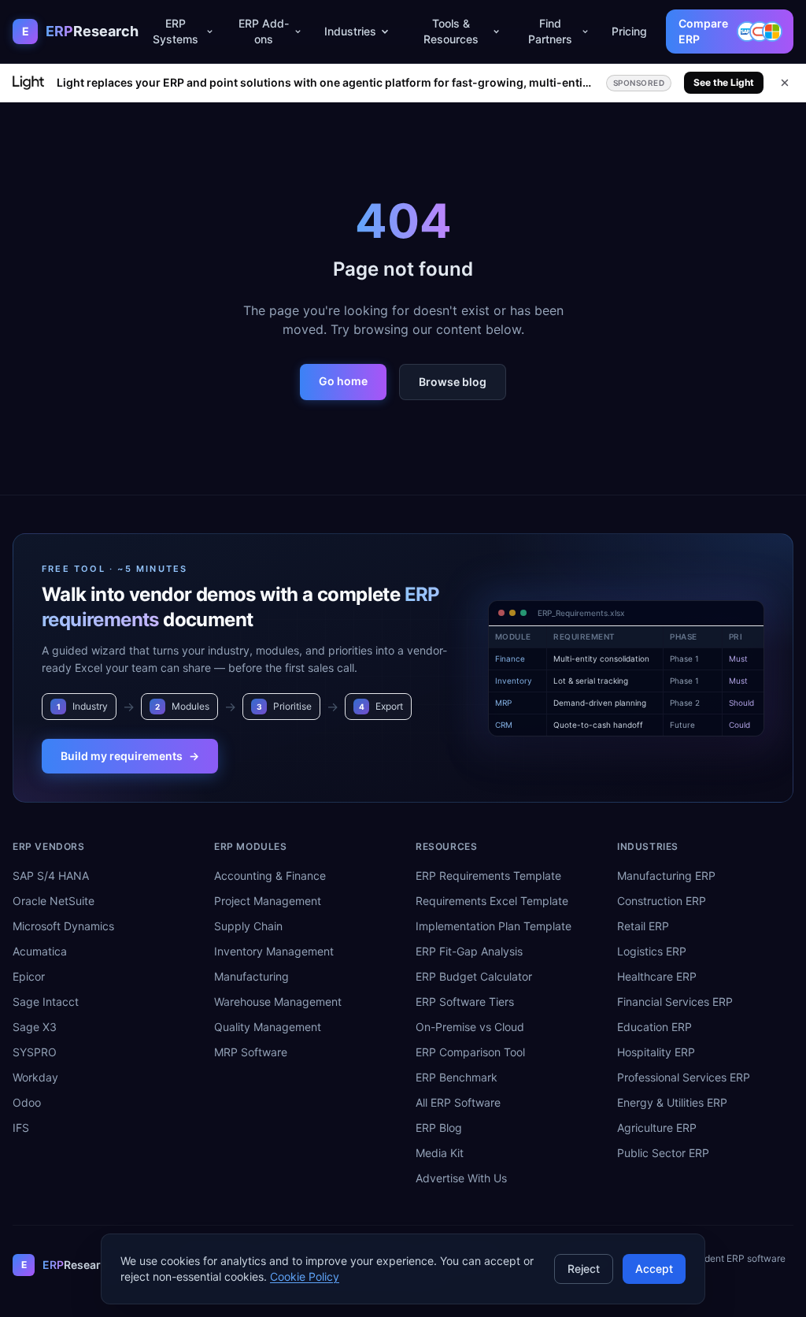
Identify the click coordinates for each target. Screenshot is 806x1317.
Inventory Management (274, 951)
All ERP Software (458, 1102)
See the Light (723, 82)
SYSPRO (35, 1052)
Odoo (27, 1102)
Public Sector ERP (663, 1152)
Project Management (267, 900)
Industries (350, 31)
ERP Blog (439, 1127)
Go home (343, 381)
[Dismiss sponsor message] (784, 82)
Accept (654, 1268)
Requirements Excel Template (492, 900)
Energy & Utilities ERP (672, 1102)
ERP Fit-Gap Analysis (469, 951)
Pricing (629, 31)
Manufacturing (251, 976)
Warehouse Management (278, 1001)
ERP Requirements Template (488, 875)
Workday (35, 1077)
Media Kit (440, 1152)
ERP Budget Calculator (474, 976)
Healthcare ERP (657, 976)
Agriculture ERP (657, 1127)
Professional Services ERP (683, 1077)
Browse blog (452, 381)
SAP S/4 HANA (51, 875)
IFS (21, 1127)
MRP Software (250, 1052)
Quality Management (267, 1026)
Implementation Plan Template (493, 926)
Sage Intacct (46, 1001)
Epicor (29, 976)
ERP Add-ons (263, 31)
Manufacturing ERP (666, 875)
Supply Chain (248, 926)
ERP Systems (175, 31)
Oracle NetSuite (53, 900)
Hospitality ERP (656, 1052)
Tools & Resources (451, 31)
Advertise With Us (461, 1178)
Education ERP (654, 1026)
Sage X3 (35, 1026)
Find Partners (550, 31)
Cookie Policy (304, 1276)
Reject (584, 1268)
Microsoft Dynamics (63, 926)
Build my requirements (130, 755)
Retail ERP (643, 926)
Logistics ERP (651, 951)
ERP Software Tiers (465, 1001)
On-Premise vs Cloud (470, 1026)
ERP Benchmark (456, 1077)
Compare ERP (703, 31)
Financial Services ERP (675, 1001)
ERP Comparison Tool (470, 1052)
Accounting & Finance (270, 875)
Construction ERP (661, 900)
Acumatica (40, 951)
